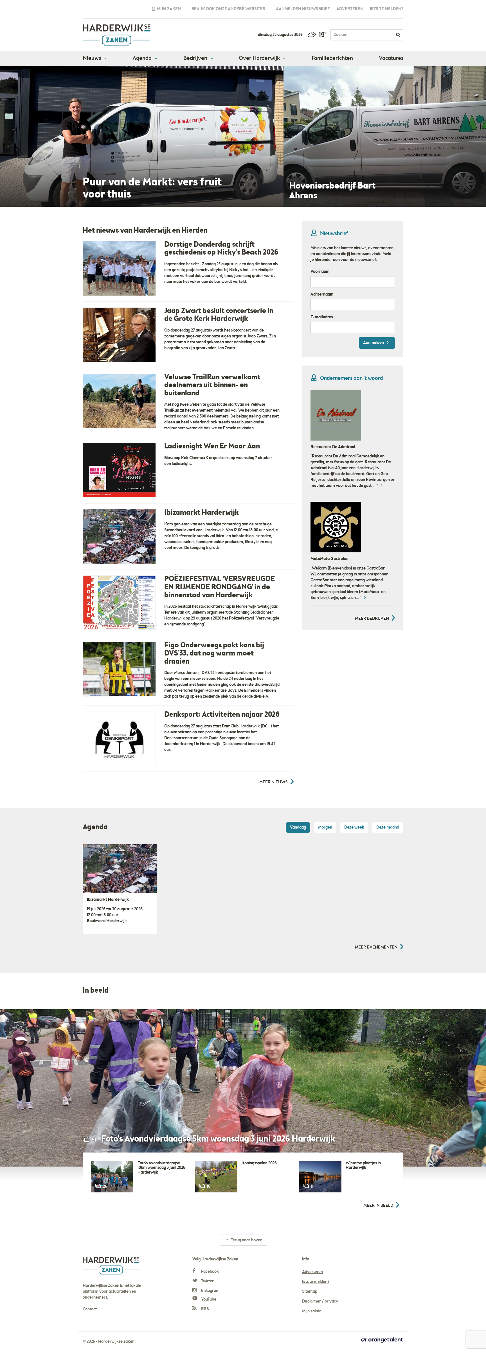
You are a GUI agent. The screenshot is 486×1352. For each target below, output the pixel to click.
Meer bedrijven (372, 624)
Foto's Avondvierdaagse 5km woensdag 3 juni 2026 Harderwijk (218, 1139)
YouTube (208, 1299)
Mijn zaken (168, 9)
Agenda (142, 58)
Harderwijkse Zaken (117, 35)
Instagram (210, 1291)
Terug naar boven (246, 1240)
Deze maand (387, 827)
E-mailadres (321, 317)
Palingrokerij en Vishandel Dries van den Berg (351, 565)
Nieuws (92, 58)
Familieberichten (332, 58)
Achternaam (322, 294)
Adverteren (349, 9)
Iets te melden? (386, 9)
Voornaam (320, 272)
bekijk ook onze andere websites (228, 9)
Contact (90, 1309)
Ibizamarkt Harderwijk (108, 899)
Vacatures (391, 58)
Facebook (209, 1271)
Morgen (325, 827)
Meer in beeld (378, 1205)
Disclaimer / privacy (320, 1301)
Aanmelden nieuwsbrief (303, 9)
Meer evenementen (376, 947)
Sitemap (309, 1291)
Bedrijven (195, 58)
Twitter (207, 1281)
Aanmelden (374, 343)
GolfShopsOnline (326, 447)
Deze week (354, 827)
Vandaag (298, 827)
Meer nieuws (273, 782)
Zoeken (398, 34)
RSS (204, 1309)
